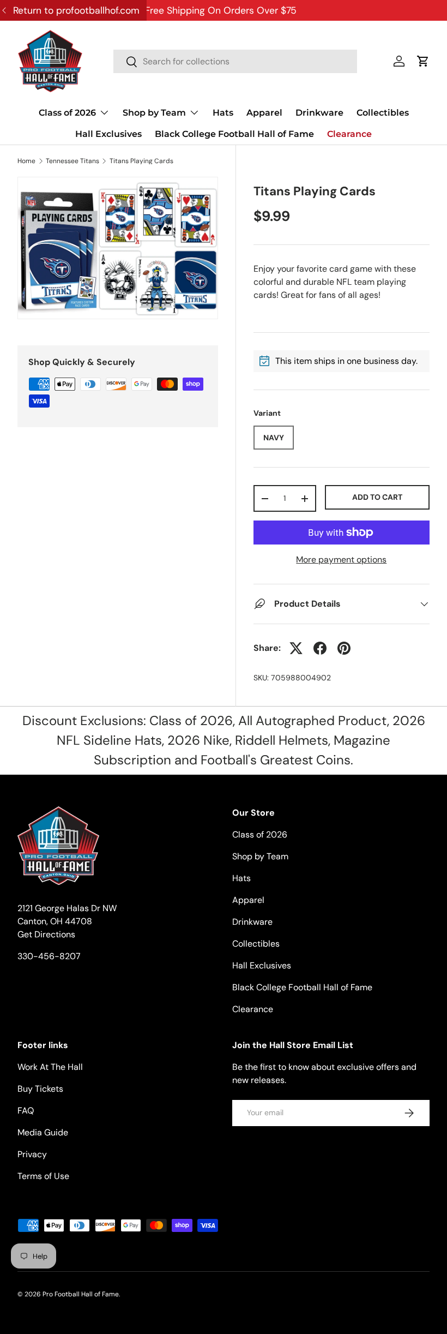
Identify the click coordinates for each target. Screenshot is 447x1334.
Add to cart (377, 497)
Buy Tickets (40, 1088)
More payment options (341, 559)
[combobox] (235, 61)
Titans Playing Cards (141, 161)
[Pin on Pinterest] (344, 648)
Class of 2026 (259, 834)
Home (26, 161)
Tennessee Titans (72, 161)
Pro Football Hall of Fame (81, 1294)
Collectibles (383, 112)
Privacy (32, 1154)
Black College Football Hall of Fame (234, 134)
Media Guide (42, 1132)
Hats (223, 112)
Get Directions (46, 934)
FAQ (25, 1110)
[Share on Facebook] (320, 648)
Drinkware (319, 112)
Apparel (264, 112)
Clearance (349, 134)
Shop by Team (260, 856)
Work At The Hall (50, 1067)
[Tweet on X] (296, 648)
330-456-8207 (49, 956)
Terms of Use (43, 1176)
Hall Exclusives (108, 134)
